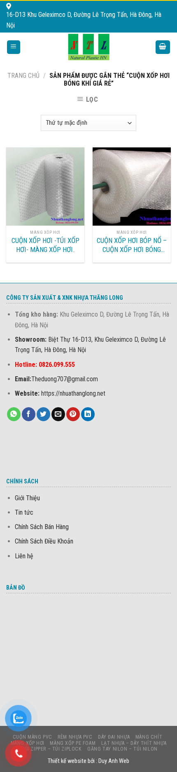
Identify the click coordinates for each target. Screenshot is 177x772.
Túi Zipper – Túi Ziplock (51, 749)
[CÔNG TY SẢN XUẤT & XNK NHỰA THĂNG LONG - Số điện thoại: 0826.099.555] (88, 47)
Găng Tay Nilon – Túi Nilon (122, 749)
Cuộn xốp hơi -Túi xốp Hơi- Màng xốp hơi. (45, 245)
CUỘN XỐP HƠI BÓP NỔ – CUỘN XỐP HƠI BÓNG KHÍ (132, 245)
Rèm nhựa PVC (75, 737)
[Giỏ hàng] (163, 47)
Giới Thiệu (27, 498)
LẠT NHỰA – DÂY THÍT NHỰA (134, 743)
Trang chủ (23, 75)
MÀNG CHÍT (149, 737)
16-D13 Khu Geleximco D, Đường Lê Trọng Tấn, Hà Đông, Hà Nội (83, 20)
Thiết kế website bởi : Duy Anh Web (88, 761)
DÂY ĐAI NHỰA (114, 737)
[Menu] (14, 47)
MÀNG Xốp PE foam (72, 743)
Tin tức (24, 512)
